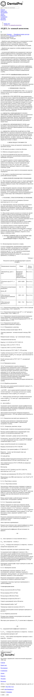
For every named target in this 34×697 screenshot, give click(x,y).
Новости (3, 15)
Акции (2, 14)
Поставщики (4, 12)
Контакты (3, 19)
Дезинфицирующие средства (21, 34)
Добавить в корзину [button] (6, 652)
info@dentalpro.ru (9, 689)
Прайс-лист (4, 11)
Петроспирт (13, 35)
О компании (4, 16)
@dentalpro (9, 692)
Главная (3, 9)
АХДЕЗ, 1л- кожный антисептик (13, 25)
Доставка (3, 18)
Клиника (9, 34)
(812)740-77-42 (10, 686)
